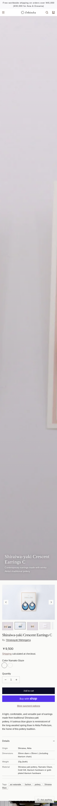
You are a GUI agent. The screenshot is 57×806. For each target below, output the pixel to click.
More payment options (28, 706)
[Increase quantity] (16, 680)
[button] (6, 602)
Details (6, 741)
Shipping (7, 654)
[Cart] (53, 12)
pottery (38, 784)
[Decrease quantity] (5, 680)
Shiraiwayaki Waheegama (18, 640)
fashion (28, 784)
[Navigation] (3, 12)
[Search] (47, 12)
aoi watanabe (15, 784)
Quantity (6, 673)
